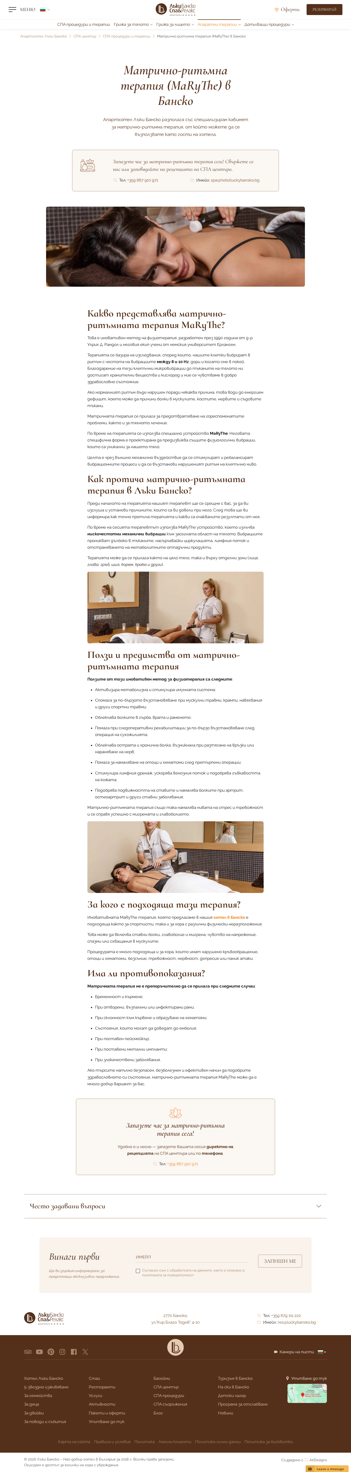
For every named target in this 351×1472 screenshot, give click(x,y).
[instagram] (62, 1352)
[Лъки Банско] (175, 9)
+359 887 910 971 (142, 180)
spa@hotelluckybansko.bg (235, 180)
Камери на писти (297, 1351)
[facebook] (74, 1352)
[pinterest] (51, 1352)
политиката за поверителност (168, 1275)
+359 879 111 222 (286, 1315)
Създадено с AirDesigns (304, 1460)
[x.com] (85, 1352)
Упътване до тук (309, 1378)
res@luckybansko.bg (297, 1322)
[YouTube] (39, 1352)
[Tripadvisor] (28, 1352)
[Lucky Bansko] (176, 1347)
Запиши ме (280, 1261)
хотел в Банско (229, 917)
